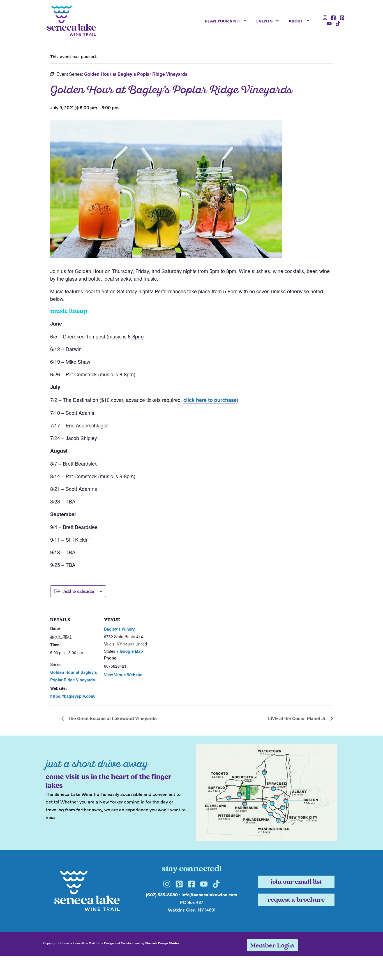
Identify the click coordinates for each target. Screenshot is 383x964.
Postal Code (124, 494)
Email (117, 439)
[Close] (272, 393)
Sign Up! (191, 551)
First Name (122, 467)
